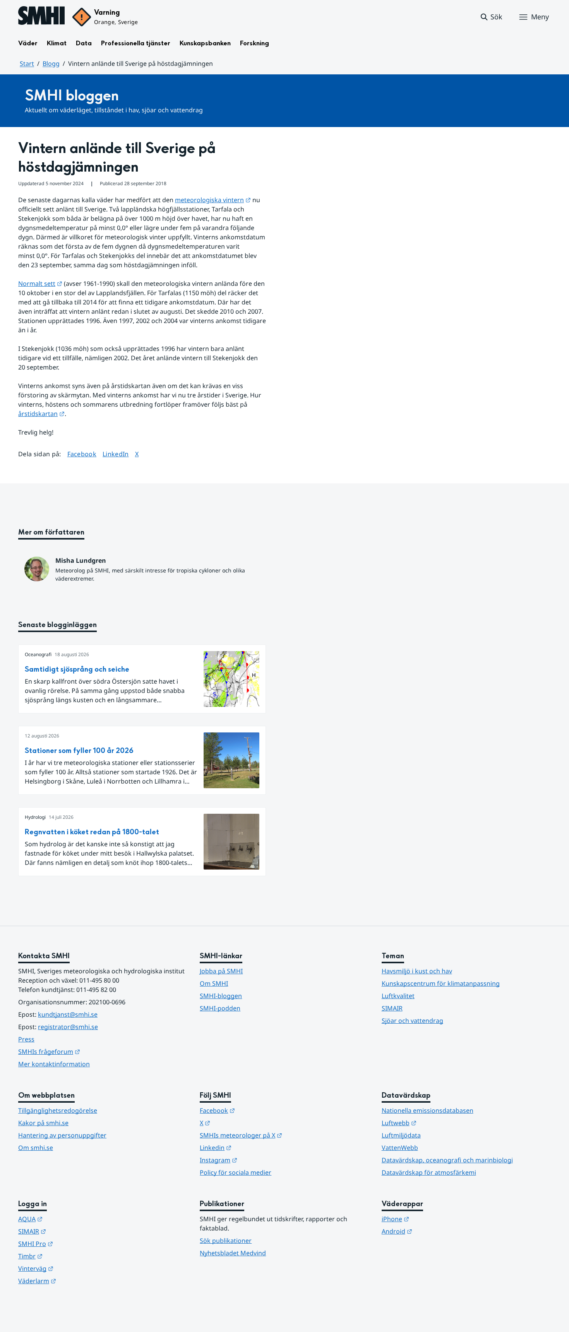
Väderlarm (75, 1280)
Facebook (82, 453)
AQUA (68, 1218)
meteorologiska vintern (213, 200)
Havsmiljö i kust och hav (417, 971)
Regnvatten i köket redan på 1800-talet (92, 832)
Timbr (68, 1255)
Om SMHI (214, 983)
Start (27, 63)
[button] (491, 17)
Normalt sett (40, 283)
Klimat (57, 43)
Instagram (256, 1159)
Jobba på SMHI (221, 971)
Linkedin (253, 1147)
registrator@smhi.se (68, 1027)
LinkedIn (116, 453)
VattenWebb (400, 1147)
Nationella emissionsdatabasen (427, 1110)
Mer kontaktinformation (54, 1064)
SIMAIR (392, 1008)
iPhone (433, 1218)
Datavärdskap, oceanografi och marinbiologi (447, 1160)
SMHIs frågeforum (87, 1051)
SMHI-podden (220, 1008)
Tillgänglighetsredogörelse (57, 1110)
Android (435, 1231)
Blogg (51, 63)
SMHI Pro (73, 1243)
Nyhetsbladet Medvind (233, 1253)
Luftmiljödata (401, 1135)
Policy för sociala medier (235, 1172)
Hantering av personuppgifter (62, 1135)
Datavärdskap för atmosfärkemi (429, 1172)
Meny (540, 16)
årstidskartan (41, 413)
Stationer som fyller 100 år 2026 (79, 751)
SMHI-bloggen (221, 996)
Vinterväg (73, 1268)
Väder (28, 43)
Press (26, 1039)
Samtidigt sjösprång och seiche (77, 669)
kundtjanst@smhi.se (68, 1014)
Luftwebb (437, 1122)
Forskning (254, 43)
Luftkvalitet (398, 996)
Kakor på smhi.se (43, 1123)
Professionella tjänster (135, 43)
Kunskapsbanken (205, 43)
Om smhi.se (35, 1147)
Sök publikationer (226, 1240)
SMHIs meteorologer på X (279, 1135)
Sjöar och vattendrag (412, 1020)
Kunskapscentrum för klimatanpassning (441, 983)
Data (84, 43)
